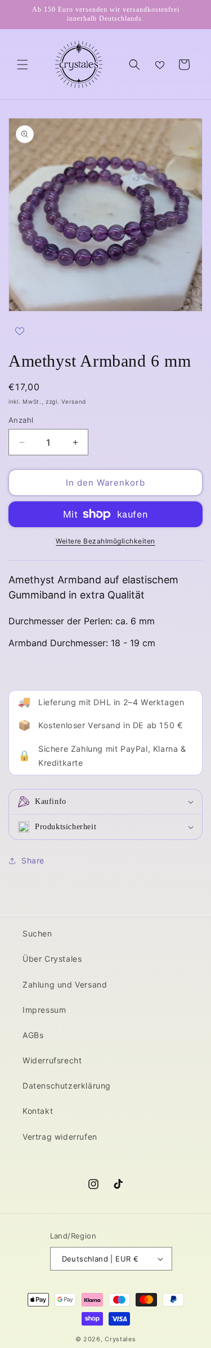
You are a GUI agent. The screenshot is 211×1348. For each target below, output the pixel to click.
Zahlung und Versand (65, 984)
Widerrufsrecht (52, 1060)
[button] (22, 64)
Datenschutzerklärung (67, 1085)
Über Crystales (52, 958)
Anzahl (20, 419)
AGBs (33, 1035)
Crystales (120, 1339)
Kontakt (38, 1111)
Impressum (44, 1010)
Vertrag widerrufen (60, 1136)
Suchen (37, 933)
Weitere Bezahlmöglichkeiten (105, 541)
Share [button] (32, 860)
